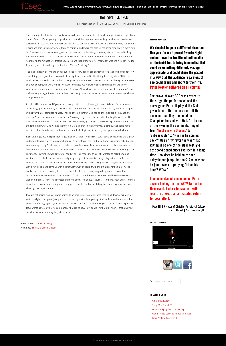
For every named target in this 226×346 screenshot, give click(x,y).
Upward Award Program (98, 7)
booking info (144, 7)
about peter (77, 7)
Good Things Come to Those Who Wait (172, 313)
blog (155, 7)
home (66, 7)
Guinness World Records (173, 7)
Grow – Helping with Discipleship (168, 309)
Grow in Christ (196, 7)
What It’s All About (161, 300)
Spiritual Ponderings (136, 23)
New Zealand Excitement (164, 317)
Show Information (123, 7)
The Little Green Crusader (44, 227)
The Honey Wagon (45, 223)
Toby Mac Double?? (162, 305)
